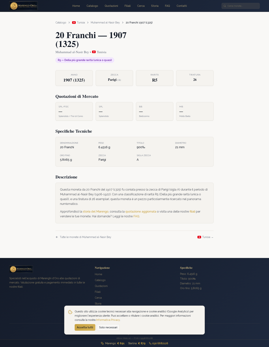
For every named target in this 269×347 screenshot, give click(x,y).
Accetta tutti (85, 327)
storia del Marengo (96, 211)
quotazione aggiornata (140, 211)
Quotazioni (111, 5)
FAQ (167, 5)
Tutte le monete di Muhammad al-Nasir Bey (85, 237)
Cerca (141, 5)
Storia (154, 5)
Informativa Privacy (108, 319)
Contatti (182, 5)
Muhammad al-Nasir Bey (105, 22)
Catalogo (92, 5)
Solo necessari (108, 327)
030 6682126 (160, 343)
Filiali (128, 5)
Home (76, 5)
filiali (192, 211)
